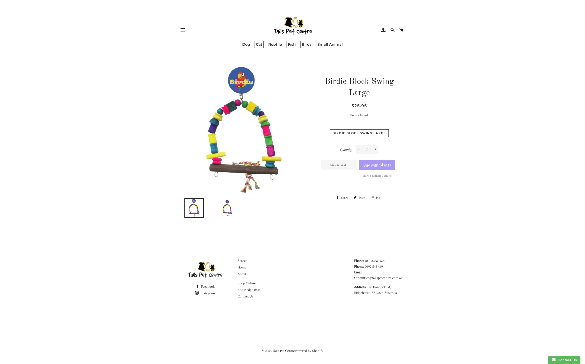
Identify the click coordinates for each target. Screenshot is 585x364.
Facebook (207, 286)
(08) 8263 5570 (375, 261)
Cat (259, 44)
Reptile (275, 44)
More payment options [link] (377, 175)
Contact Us (245, 296)
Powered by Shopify (309, 351)
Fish (292, 44)
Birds (306, 44)
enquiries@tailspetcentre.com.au (379, 278)
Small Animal (330, 44)
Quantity (346, 150)
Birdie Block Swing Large (359, 133)
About (242, 274)
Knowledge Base (249, 290)
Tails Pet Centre (284, 351)
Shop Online (247, 283)
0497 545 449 (374, 266)
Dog (246, 44)
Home (242, 267)
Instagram (207, 293)
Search (242, 261)
